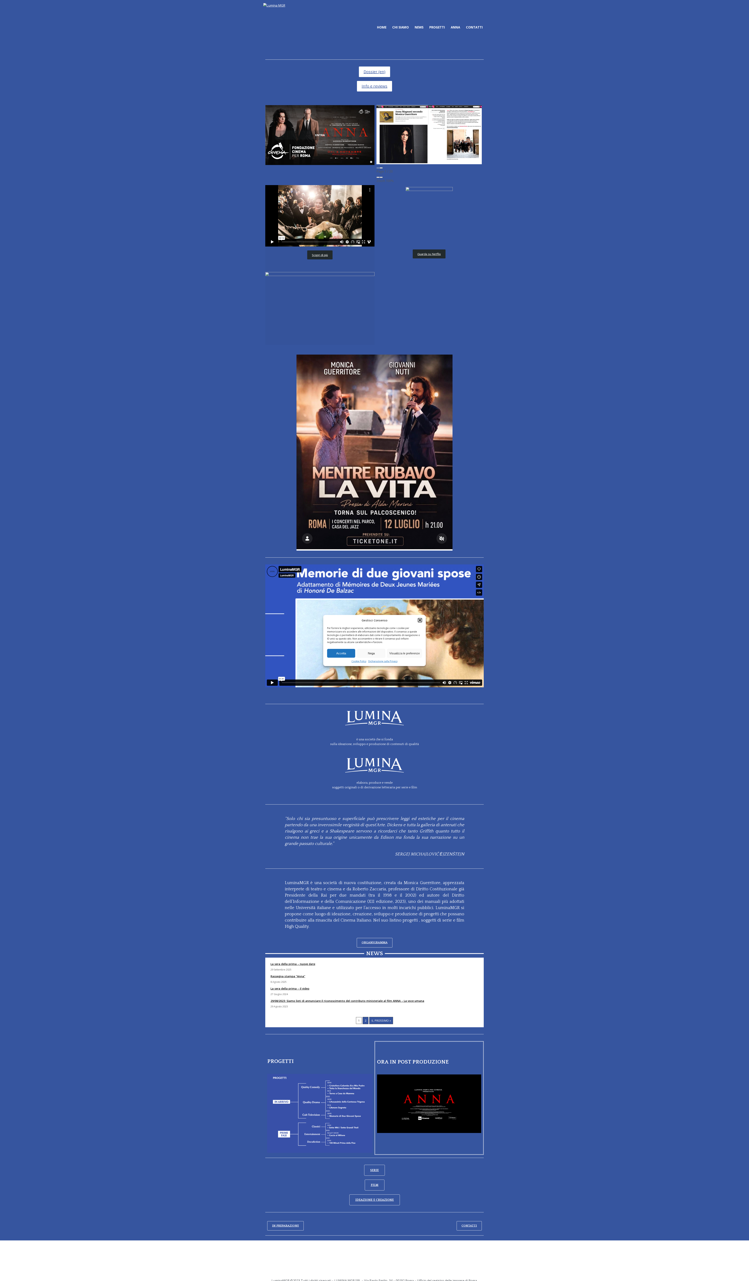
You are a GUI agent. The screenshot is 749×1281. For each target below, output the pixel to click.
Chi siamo (400, 27)
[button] (420, 620)
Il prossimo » (381, 1020)
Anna (455, 27)
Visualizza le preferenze (404, 653)
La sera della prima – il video (290, 988)
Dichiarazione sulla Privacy (383, 661)
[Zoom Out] (378, 177)
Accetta (341, 653)
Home (381, 27)
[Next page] (381, 168)
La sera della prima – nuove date (293, 964)
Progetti (437, 27)
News (419, 27)
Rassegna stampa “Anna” (288, 976)
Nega (371, 653)
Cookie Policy (358, 661)
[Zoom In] (381, 177)
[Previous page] (378, 168)
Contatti (474, 27)
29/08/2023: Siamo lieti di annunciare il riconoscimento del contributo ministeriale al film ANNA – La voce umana (347, 1001)
